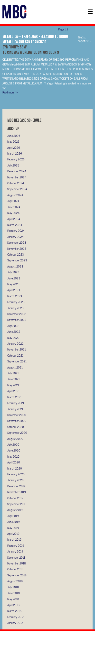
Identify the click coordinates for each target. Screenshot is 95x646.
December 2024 (16, 171)
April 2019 (13, 533)
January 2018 (15, 622)
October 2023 (15, 254)
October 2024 (15, 183)
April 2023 (13, 289)
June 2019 (13, 521)
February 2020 (16, 474)
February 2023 (16, 301)
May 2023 (13, 284)
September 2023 (17, 260)
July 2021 (13, 373)
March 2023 (14, 296)
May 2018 (13, 599)
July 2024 (13, 200)
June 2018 (13, 593)
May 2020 (13, 456)
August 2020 (15, 438)
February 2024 (16, 230)
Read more (10, 92)
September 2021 (17, 361)
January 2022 (15, 343)
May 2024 (13, 212)
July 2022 (13, 325)
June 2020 (13, 450)
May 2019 (13, 527)
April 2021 (13, 390)
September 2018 (17, 575)
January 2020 (15, 480)
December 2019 (16, 486)
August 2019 (15, 509)
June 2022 (13, 331)
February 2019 (15, 545)
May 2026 (13, 141)
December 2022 (16, 313)
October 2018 (15, 569)
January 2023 (15, 307)
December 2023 (16, 242)
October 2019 (15, 498)
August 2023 (15, 266)
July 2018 (13, 587)
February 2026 (16, 159)
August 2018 (15, 581)
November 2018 (16, 563)
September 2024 (17, 188)
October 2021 (15, 355)
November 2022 (16, 319)
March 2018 (14, 610)
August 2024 (15, 195)
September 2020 (17, 432)
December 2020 (16, 414)
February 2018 (15, 616)
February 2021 (15, 402)
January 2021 (15, 408)
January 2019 (15, 551)
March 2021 (14, 397)
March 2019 (14, 539)
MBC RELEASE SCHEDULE (24, 120)
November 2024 (16, 177)
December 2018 (16, 557)
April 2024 (13, 218)
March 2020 (14, 468)
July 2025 (13, 165)
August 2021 (15, 367)
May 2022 (13, 337)
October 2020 (15, 426)
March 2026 (14, 153)
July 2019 (13, 515)
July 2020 (13, 444)
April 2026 (13, 147)
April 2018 (13, 604)
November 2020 (16, 420)
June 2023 (13, 278)
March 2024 (14, 224)
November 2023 (16, 248)
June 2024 (13, 206)
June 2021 (13, 379)
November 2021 (16, 349)
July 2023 (13, 272)
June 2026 (13, 135)
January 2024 (15, 236)
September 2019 (17, 503)
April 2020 (13, 462)
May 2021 (13, 385)
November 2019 (16, 491)
